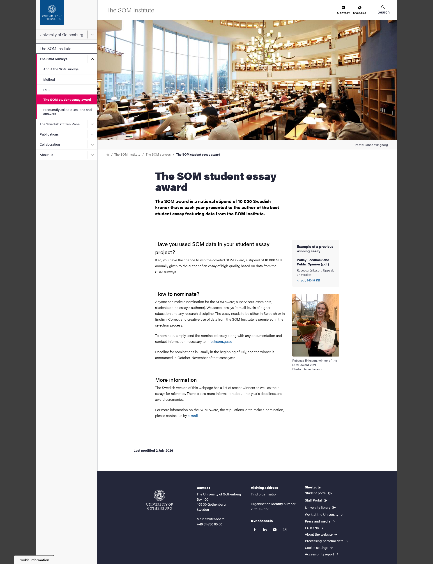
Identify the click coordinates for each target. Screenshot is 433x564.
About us (46, 154)
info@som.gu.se (219, 341)
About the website (319, 534)
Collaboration (50, 144)
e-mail (193, 415)
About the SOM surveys (60, 69)
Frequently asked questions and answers (67, 111)
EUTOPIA (312, 527)
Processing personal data (324, 540)
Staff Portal (316, 499)
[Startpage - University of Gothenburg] (66, 14)
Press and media (318, 521)
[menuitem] (343, 10)
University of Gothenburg (61, 34)
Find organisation (264, 494)
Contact (343, 12)
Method (49, 79)
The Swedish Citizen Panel (60, 124)
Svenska (359, 12)
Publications (49, 134)
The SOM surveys (53, 58)
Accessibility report (320, 554)
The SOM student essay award (67, 99)
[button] (383, 10)
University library (320, 507)
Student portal (319, 492)
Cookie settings (317, 547)
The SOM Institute (55, 48)
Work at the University (322, 514)
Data (47, 89)
